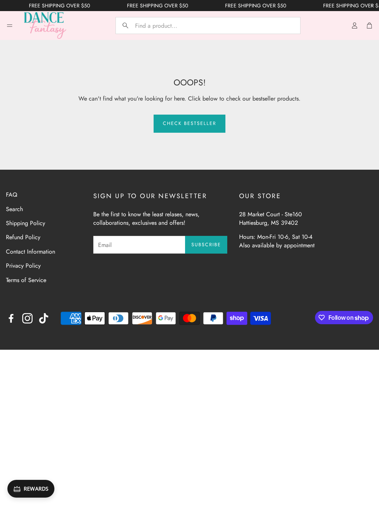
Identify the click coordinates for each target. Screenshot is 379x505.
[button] (208, 25)
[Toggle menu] (9, 25)
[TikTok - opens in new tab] (43, 318)
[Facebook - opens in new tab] (11, 318)
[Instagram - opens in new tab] (27, 318)
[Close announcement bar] (371, 5)
